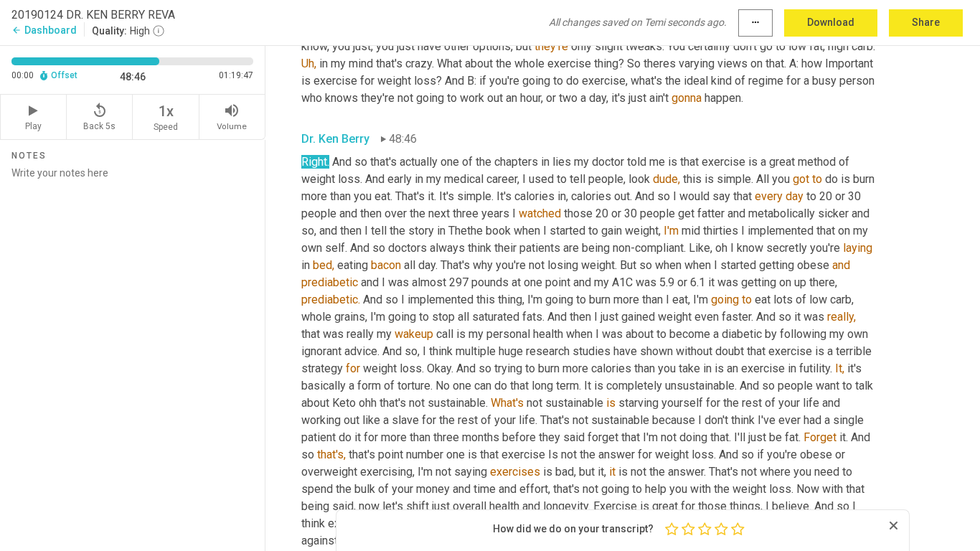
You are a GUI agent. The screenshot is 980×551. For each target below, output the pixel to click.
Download (830, 22)
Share (926, 22)
